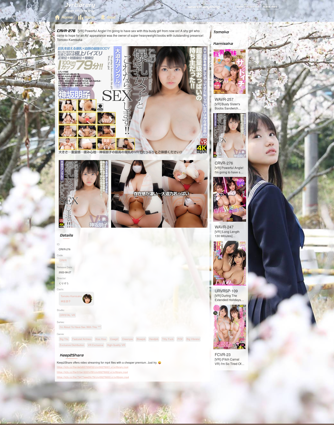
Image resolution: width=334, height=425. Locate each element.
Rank (90, 17)
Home (66, 17)
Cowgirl (114, 339)
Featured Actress (82, 339)
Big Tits (64, 339)
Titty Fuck (168, 339)
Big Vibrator (193, 339)
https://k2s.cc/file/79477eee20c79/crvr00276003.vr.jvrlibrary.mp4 (93, 377)
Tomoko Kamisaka (223, 38)
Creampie (127, 339)
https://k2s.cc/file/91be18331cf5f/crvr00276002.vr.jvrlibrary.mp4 (92, 372)
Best (111, 17)
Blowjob (141, 339)
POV (180, 339)
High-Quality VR (116, 345)
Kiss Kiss (100, 339)
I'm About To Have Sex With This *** (80, 327)
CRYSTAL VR (67, 315)
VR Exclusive (95, 345)
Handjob (153, 339)
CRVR (63, 260)
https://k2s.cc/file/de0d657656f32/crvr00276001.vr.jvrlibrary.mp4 (92, 367)
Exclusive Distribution (72, 345)
